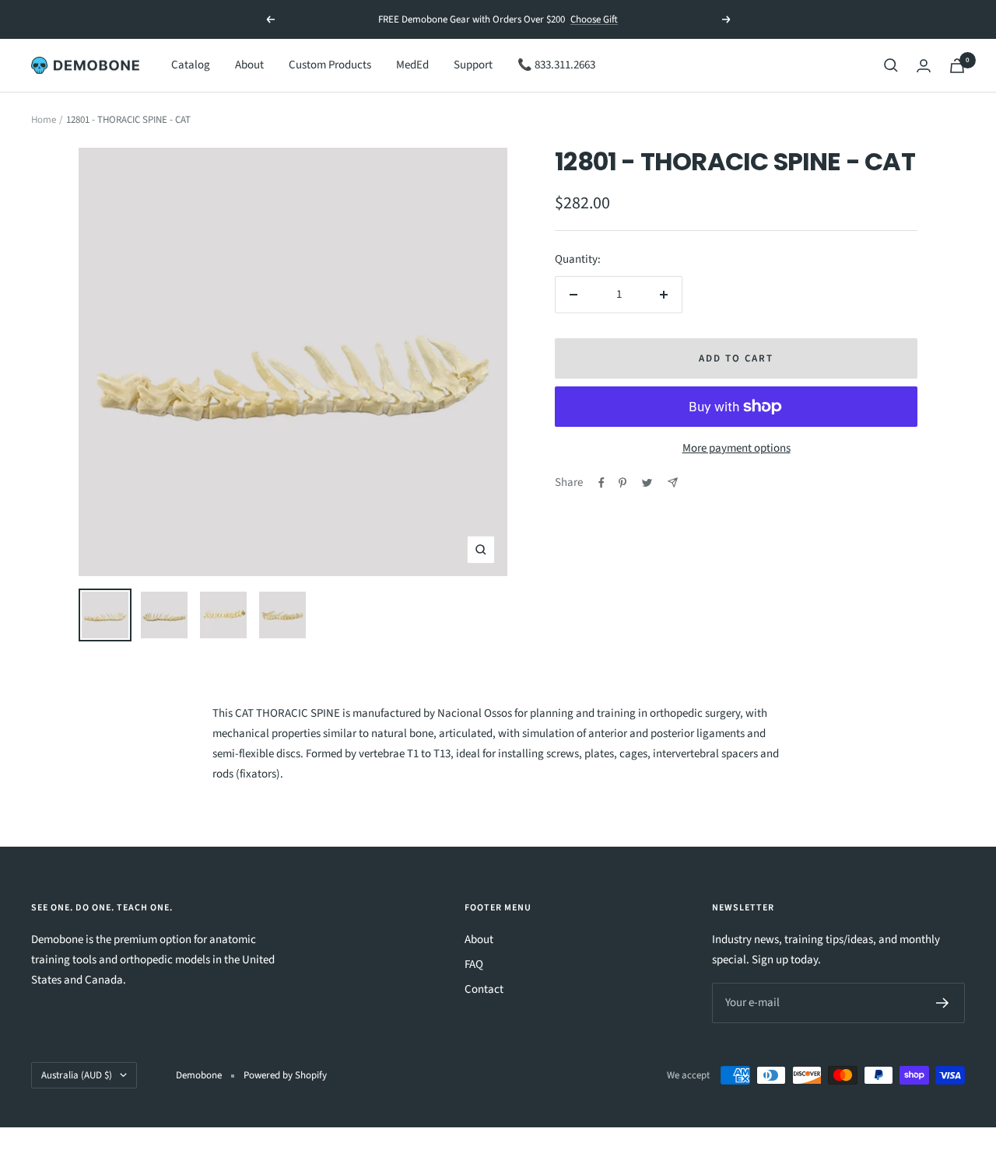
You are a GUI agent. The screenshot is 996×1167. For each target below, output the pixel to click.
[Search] (891, 65)
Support (473, 65)
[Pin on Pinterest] (622, 482)
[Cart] (957, 65)
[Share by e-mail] (673, 482)
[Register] (942, 1003)
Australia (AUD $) (76, 1075)
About (249, 65)
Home (43, 120)
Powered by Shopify (285, 1075)
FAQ (474, 964)
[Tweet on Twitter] (647, 482)
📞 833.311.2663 (556, 65)
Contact (484, 989)
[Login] (924, 65)
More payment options (736, 448)
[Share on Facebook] (601, 482)
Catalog (190, 65)
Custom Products (330, 65)
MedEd (412, 65)
